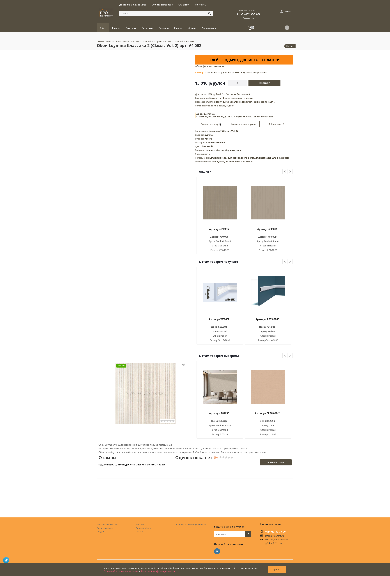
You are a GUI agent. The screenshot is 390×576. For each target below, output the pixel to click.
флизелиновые (216, 142)
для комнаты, (263, 157)
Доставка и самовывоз (108, 524)
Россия (208, 138)
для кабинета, (218, 157)
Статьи (139, 531)
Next (289, 171)
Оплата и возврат (105, 528)
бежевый (207, 146)
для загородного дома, (241, 157)
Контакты (140, 524)
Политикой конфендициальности (158, 571)
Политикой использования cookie (121, 571)
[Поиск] (209, 13)
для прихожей (280, 157)
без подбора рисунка (228, 150)
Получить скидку (210, 124)
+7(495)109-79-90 (251, 14)
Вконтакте (217, 551)
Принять (277, 569)
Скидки (100, 531)
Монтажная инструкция (243, 124)
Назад (289, 46)
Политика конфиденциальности (190, 524)
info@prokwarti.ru (274, 535)
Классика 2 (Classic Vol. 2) (223, 131)
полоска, (211, 150)
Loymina (208, 134)
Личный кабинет (144, 528)
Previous (285, 171)
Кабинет (287, 11)
